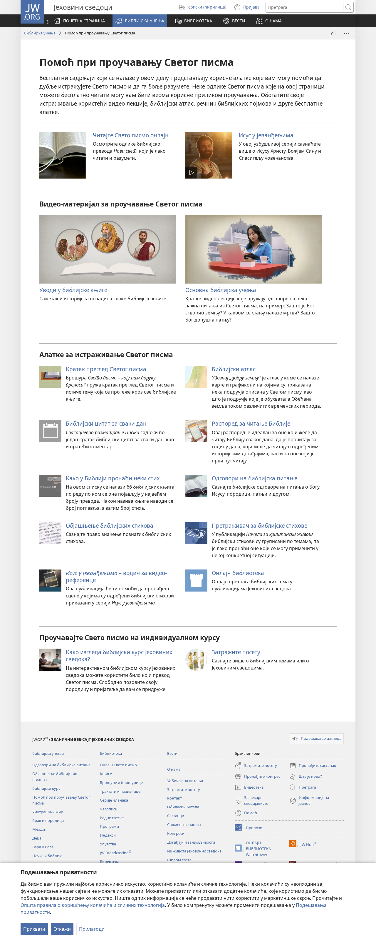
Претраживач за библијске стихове (259, 525)
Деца (36, 838)
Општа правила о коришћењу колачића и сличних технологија (93, 905)
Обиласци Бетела (183, 807)
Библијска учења (40, 33)
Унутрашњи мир (47, 812)
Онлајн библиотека (238, 573)
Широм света (179, 859)
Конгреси (175, 833)
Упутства (108, 844)
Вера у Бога (42, 847)
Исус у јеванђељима (266, 135)
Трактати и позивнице (120, 791)
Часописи (109, 809)
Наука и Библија (47, 855)
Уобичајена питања (185, 780)
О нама (173, 769)
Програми (109, 826)
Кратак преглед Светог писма (106, 369)
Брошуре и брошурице (121, 782)
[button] (140, 20)
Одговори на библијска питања (255, 478)
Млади (38, 829)
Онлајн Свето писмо (118, 764)
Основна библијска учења (220, 290)
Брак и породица (48, 820)
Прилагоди (92, 929)
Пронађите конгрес (257, 777)
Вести (172, 753)
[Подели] (333, 33)
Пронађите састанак (312, 766)
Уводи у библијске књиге (73, 290)
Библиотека (111, 753)
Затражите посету (236, 652)
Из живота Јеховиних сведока (194, 851)
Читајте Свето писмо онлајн (131, 135)
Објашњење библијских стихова (109, 525)
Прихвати (34, 929)
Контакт (174, 798)
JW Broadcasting (115, 852)
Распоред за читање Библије (251, 423)
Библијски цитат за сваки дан (106, 423)
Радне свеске (112, 817)
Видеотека (109, 861)
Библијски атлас (234, 369)
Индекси (108, 835)
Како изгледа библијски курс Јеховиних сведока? (119, 655)
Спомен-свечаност (184, 824)
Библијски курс (46, 788)
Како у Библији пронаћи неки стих (113, 478)
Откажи (62, 929)
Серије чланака (114, 800)
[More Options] (346, 33)
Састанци (175, 815)
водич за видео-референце (116, 576)
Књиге (106, 773)
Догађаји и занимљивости (191, 842)
